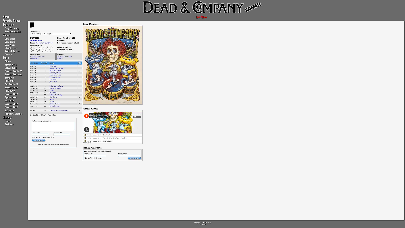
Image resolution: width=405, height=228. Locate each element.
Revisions (9, 124)
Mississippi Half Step (57, 68)
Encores (8, 54)
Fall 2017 (9, 100)
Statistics (8, 24)
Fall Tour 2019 (11, 84)
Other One (53, 66)
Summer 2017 (11, 103)
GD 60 (8, 61)
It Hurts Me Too (55, 77)
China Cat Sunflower (56, 86)
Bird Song (53, 79)
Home (6, 16)
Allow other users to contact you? (42, 137)
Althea (52, 90)
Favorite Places (11, 20)
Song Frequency (12, 28)
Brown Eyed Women (56, 73)
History (7, 117)
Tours (6, 58)
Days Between (54, 104)
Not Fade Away (55, 106)
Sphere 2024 (11, 67)
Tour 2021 (9, 77)
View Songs (10, 38)
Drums (52, 99)
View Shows (10, 41)
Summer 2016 (11, 107)
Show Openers (11, 47)
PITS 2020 (10, 80)
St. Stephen (53, 93)
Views (6, 35)
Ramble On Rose (55, 75)
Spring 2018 (10, 97)
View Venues (10, 44)
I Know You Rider (55, 88)
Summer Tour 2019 (44, 43)
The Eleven (53, 97)
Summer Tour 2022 (13, 74)
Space (52, 101)
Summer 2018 (11, 94)
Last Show (201, 17)
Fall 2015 (9, 110)
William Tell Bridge (56, 95)
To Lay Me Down (55, 70)
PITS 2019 (10, 90)
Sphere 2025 (11, 64)
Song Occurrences (12, 31)
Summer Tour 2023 (13, 71)
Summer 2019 (11, 87)
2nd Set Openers (12, 50)
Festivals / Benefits (13, 113)
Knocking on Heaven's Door (59, 110)
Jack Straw (53, 81)
